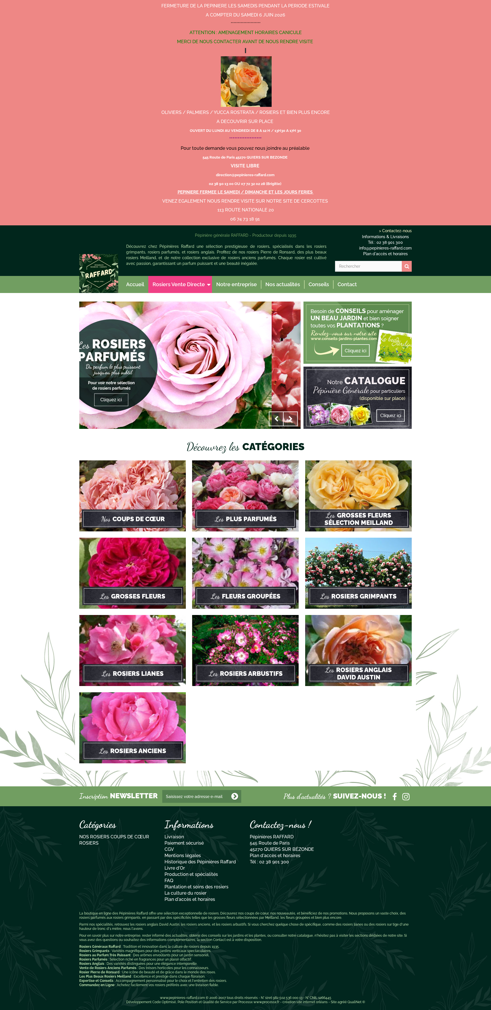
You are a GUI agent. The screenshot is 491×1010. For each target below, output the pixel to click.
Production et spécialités (191, 874)
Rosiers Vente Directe (179, 284)
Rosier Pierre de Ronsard (99, 972)
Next (290, 419)
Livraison (174, 836)
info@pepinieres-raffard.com (385, 248)
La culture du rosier (186, 893)
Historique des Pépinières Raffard (200, 861)
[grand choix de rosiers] (190, 365)
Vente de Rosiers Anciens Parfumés (107, 968)
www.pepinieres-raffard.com (182, 998)
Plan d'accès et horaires (385, 254)
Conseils (319, 284)
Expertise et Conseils (96, 981)
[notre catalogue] (357, 397)
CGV (169, 849)
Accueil (135, 284)
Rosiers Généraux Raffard (100, 947)
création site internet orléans (305, 1002)
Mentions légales (183, 855)
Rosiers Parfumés (93, 959)
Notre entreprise (236, 284)
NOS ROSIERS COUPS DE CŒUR (114, 836)
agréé (342, 1002)
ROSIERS (89, 843)
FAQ (169, 880)
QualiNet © (356, 1002)
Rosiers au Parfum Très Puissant (105, 955)
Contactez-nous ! (280, 824)
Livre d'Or (175, 868)
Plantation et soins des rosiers (196, 887)
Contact (347, 284)
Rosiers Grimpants (94, 951)
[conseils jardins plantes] (357, 332)
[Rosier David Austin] (98, 273)
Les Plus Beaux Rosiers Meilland (105, 976)
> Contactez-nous (395, 230)
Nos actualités (282, 284)
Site (334, 1002)
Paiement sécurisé (184, 843)
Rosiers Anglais (91, 964)
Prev (276, 419)
